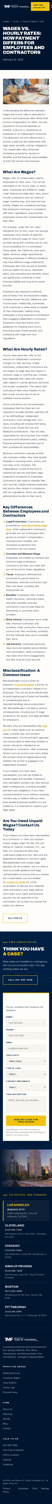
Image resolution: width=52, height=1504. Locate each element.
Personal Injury (10, 1392)
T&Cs (35, 1488)
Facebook (8, 1464)
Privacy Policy (23, 1135)
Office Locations (11, 1455)
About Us (7, 1409)
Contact (7, 1428)
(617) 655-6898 (13, 1291)
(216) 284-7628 (13, 1230)
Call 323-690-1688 (20, 980)
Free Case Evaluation (39, 6)
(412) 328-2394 (13, 1311)
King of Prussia (18, 1266)
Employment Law (11, 1373)
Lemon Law (9, 1387)
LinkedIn (7, 1459)
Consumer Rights (11, 1378)
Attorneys (8, 1414)
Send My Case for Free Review (26, 1120)
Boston (11, 1286)
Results (6, 1419)
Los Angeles (18, 1204)
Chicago (12, 1245)
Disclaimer (23, 1488)
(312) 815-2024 (13, 1250)
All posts (15, 918)
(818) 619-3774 (16, 1209)
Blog (16, 21)
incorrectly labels (24, 684)
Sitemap (45, 1488)
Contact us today (15, 882)
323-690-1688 (10, 1445)
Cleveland (14, 1225)
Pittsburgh (15, 1307)
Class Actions (9, 1382)
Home (6, 21)
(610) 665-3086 (13, 1271)
